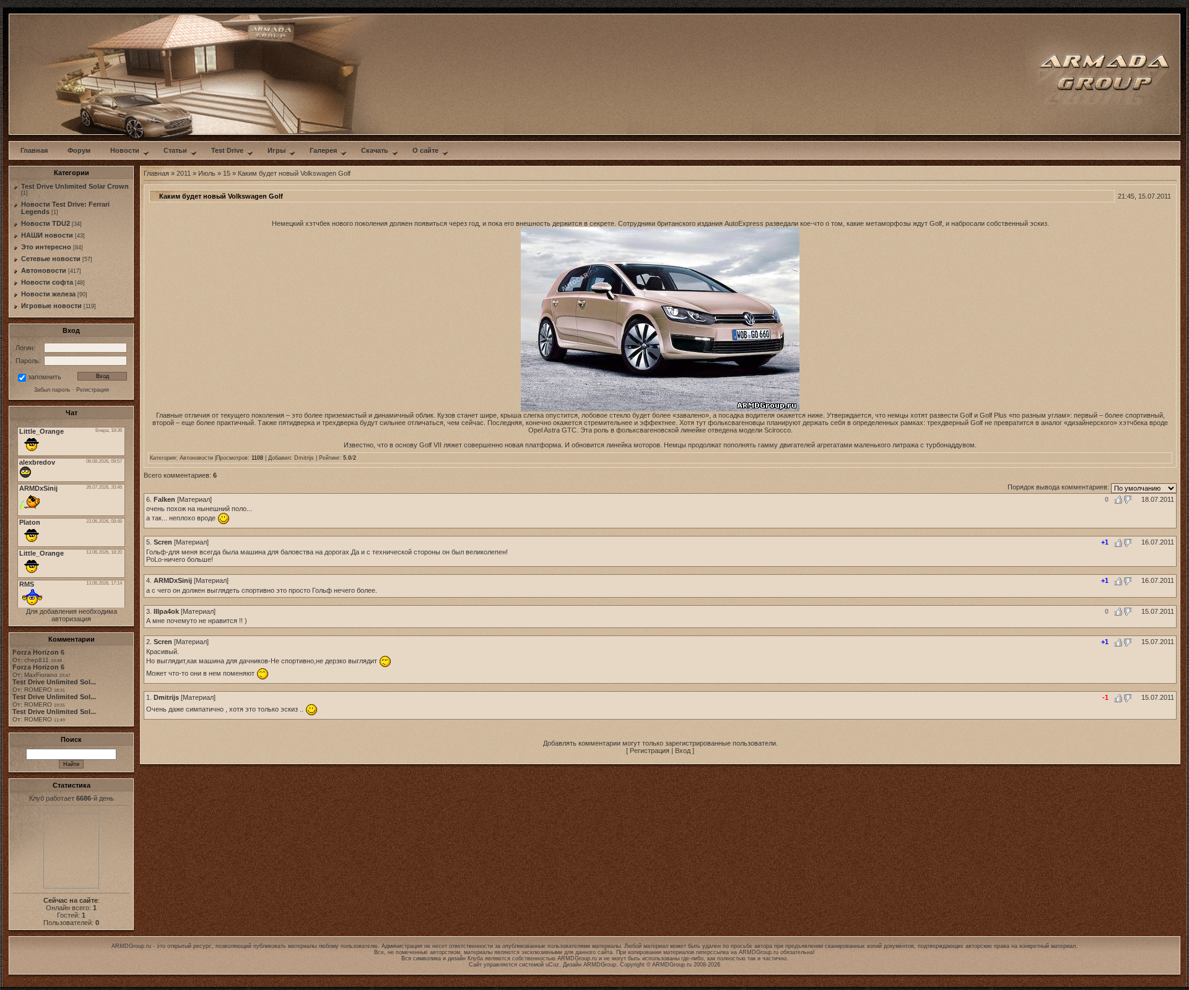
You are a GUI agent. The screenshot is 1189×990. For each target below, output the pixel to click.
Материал (194, 499)
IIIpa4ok (166, 611)
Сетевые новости (51, 258)
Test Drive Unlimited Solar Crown (75, 186)
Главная (156, 173)
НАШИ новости (47, 235)
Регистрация (649, 750)
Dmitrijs (304, 458)
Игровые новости (51, 305)
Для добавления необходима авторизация (71, 615)
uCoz (552, 965)
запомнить (44, 377)
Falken (164, 499)
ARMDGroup (599, 965)
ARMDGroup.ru (758, 952)
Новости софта (47, 282)
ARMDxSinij (173, 580)
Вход (682, 750)
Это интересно (46, 247)
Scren (163, 542)
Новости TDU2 (45, 223)
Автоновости (43, 270)
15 (226, 173)
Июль (207, 173)
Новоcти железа (48, 294)
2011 (183, 173)
